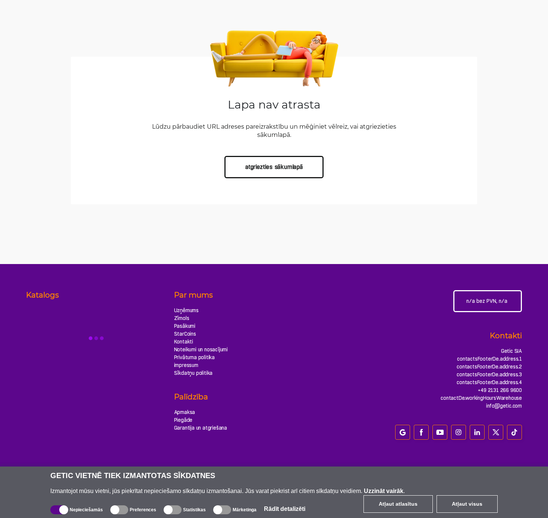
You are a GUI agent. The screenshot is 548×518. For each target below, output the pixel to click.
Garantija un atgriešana (200, 428)
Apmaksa (184, 412)
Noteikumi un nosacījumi (201, 349)
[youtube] (439, 432)
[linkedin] (477, 432)
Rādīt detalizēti (284, 509)
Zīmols (181, 318)
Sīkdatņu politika (193, 373)
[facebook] (421, 432)
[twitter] (495, 432)
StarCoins (185, 334)
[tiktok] (514, 432)
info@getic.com (504, 406)
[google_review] (402, 432)
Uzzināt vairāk (383, 491)
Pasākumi (184, 326)
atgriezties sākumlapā (274, 166)
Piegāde (183, 420)
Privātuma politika (194, 357)
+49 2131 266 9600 (500, 390)
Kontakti (183, 342)
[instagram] (458, 432)
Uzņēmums (186, 310)
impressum (186, 365)
